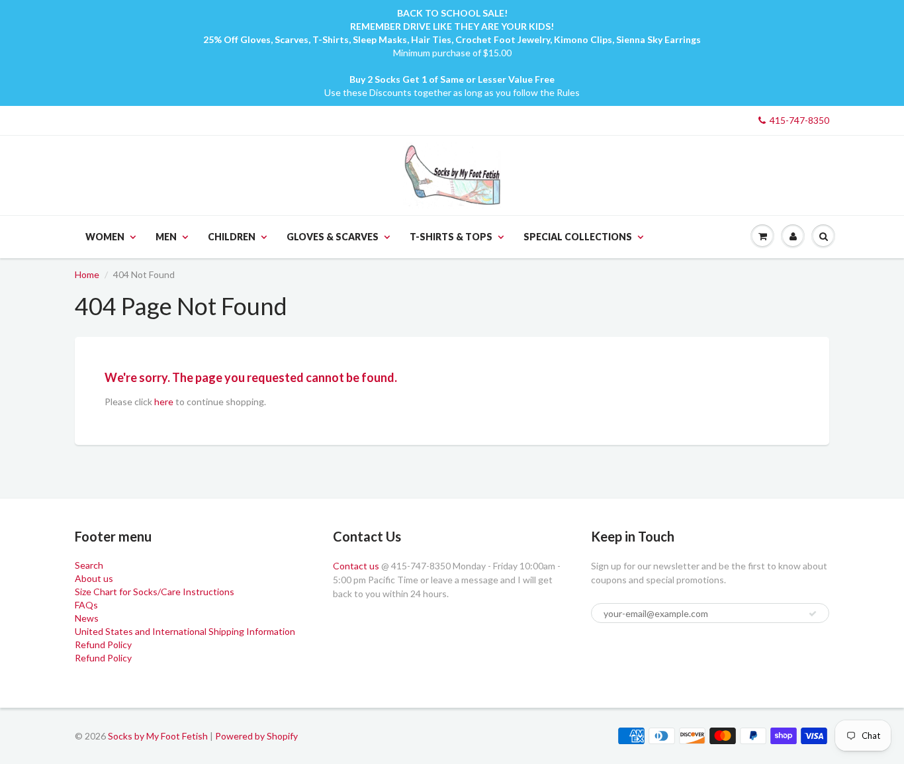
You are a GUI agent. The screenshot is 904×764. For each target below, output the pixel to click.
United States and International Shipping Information (185, 631)
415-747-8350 (799, 120)
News (87, 618)
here (163, 401)
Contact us (356, 565)
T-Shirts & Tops (451, 236)
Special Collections (577, 236)
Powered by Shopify (256, 735)
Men (166, 236)
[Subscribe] (812, 613)
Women (104, 236)
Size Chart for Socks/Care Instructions (154, 591)
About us (94, 578)
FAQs (86, 604)
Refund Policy (103, 644)
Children (231, 236)
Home (87, 274)
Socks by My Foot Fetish (158, 735)
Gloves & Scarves (333, 236)
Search (89, 565)
